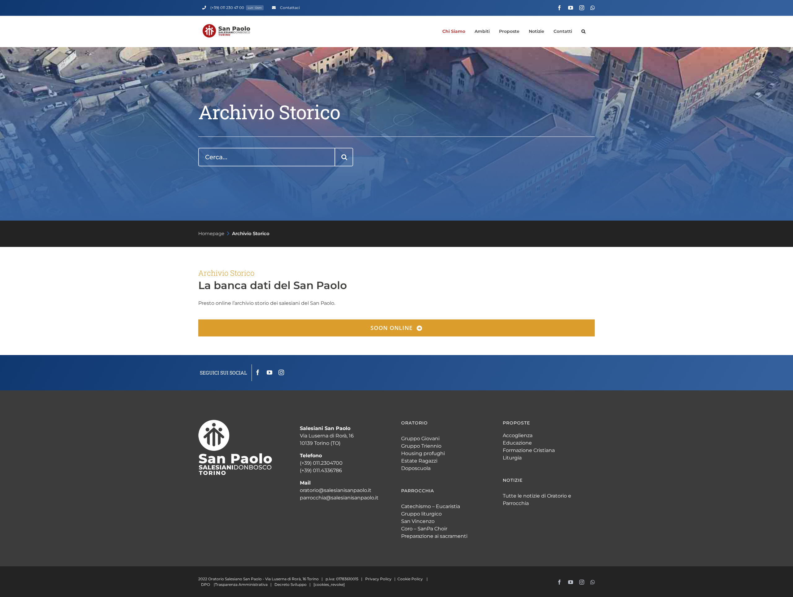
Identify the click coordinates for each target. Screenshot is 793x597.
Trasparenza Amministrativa (241, 584)
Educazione (517, 443)
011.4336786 (327, 470)
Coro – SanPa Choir (424, 529)
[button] (583, 31)
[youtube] (269, 372)
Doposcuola (416, 468)
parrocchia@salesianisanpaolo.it (339, 498)
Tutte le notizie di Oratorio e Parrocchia (537, 499)
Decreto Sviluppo (290, 584)
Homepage (211, 233)
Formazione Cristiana (529, 450)
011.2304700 (328, 463)
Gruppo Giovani (420, 438)
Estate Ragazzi (419, 461)
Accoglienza (517, 435)
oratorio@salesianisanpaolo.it (335, 490)
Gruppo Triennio (421, 446)
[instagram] (281, 372)
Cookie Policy (410, 579)
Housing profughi (423, 453)
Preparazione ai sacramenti (434, 536)
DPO (205, 584)
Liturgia (512, 458)
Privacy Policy (378, 579)
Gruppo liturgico (421, 514)
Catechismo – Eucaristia (430, 506)
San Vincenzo (418, 521)
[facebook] (258, 372)
